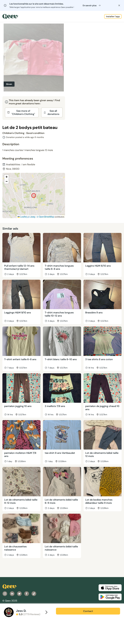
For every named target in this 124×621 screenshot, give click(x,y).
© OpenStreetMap (45, 216)
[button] (6, 177)
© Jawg (31, 216)
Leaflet (23, 216)
